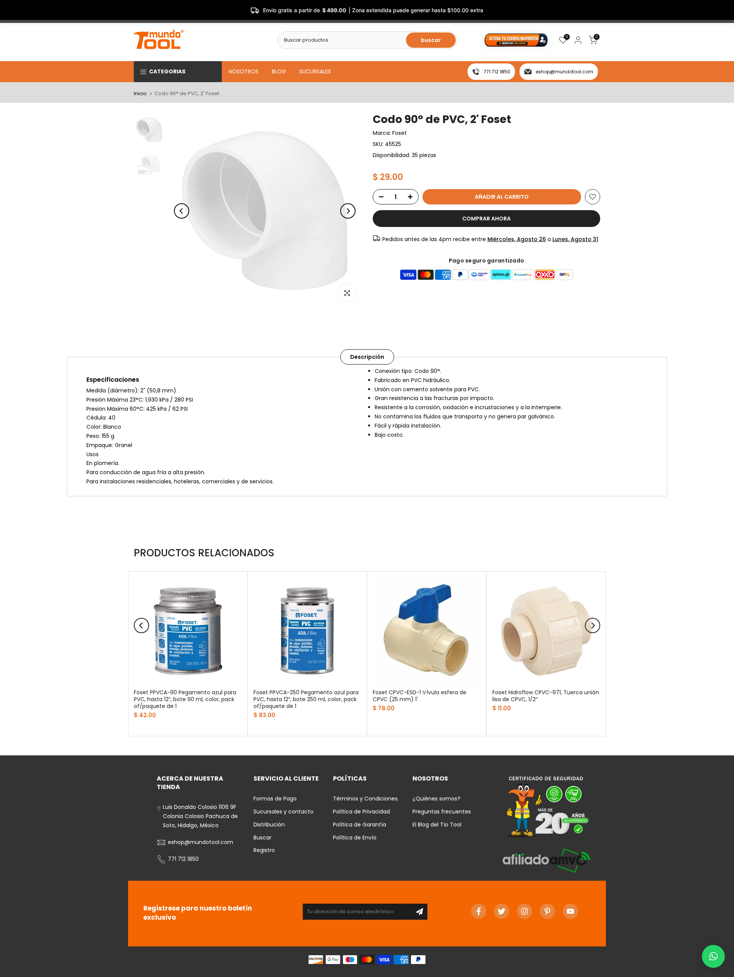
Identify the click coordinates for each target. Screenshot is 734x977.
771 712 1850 (497, 71)
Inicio (140, 93)
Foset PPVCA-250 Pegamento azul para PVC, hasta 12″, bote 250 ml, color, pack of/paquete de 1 (306, 699)
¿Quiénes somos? (436, 798)
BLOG (279, 71)
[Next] (348, 211)
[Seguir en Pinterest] (547, 911)
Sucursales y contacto (283, 811)
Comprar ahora (486, 218)
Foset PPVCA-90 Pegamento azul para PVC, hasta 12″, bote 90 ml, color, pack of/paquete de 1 (185, 699)
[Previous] (181, 211)
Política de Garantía (359, 824)
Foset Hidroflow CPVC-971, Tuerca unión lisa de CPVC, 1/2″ (545, 696)
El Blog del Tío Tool (436, 824)
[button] (713, 956)
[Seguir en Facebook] (478, 911)
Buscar (262, 837)
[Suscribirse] (419, 911)
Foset (399, 133)
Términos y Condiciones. (366, 798)
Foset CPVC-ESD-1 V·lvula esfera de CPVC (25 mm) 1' (419, 696)
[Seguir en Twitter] (501, 911)
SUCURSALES (315, 71)
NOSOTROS (243, 71)
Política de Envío (355, 837)
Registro (264, 850)
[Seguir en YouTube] (570, 911)
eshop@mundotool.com (564, 71)
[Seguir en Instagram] (524, 911)
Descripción (367, 357)
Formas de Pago (275, 798)
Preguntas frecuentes (441, 811)
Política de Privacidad (361, 811)
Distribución (269, 824)
